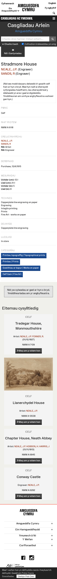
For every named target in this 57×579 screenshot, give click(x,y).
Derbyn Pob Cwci (26, 576)
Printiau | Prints (11, 261)
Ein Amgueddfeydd (9, 9)
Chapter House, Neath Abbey (28, 438)
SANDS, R (8, 73)
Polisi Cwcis (28, 573)
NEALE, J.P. (9, 69)
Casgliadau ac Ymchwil (17, 18)
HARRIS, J (44, 446)
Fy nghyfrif (50, 8)
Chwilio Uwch (11, 44)
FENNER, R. (38, 336)
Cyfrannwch (7, 3)
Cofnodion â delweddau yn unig (40, 44)
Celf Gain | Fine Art (12, 274)
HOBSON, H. (32, 446)
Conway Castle (28, 477)
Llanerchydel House (28, 403)
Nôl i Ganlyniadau (13, 53)
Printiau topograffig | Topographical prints (24, 255)
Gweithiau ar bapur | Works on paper (21, 267)
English (52, 3)
